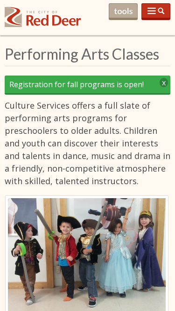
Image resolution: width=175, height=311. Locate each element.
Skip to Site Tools (123, 11)
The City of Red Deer (43, 24)
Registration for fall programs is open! (76, 84)
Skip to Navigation (155, 11)
